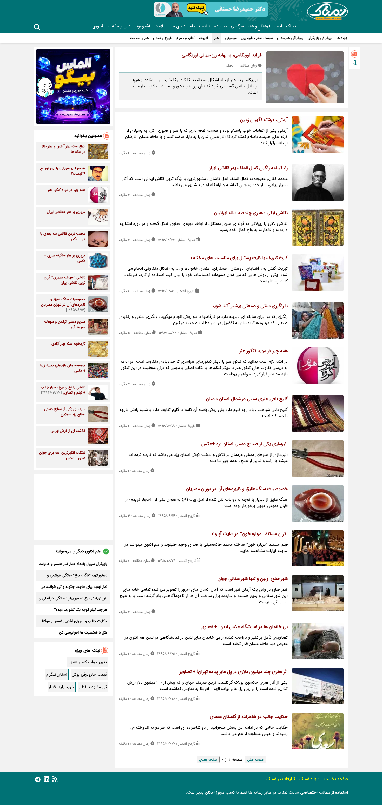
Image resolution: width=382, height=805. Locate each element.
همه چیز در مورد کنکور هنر (263, 350)
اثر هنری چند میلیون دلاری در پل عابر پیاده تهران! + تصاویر (234, 671)
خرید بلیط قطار (61, 687)
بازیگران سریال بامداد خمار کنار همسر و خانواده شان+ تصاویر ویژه (73, 563)
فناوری (98, 26)
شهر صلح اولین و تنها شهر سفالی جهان (253, 578)
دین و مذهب (119, 26)
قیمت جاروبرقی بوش (89, 674)
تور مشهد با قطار (93, 687)
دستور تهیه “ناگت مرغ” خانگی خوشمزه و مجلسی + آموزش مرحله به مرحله (77, 575)
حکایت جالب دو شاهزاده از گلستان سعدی (249, 716)
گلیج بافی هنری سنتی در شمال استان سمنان (247, 398)
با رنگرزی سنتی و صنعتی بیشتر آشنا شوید (250, 305)
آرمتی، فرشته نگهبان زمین (264, 119)
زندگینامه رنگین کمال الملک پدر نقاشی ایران (248, 167)
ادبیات (203, 38)
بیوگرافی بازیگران (320, 38)
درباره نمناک (309, 779)
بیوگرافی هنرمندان (290, 38)
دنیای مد (178, 26)
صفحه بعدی (208, 759)
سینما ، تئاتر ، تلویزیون (257, 38)
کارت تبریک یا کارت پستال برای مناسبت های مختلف (239, 257)
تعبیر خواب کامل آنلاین (87, 662)
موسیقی (231, 38)
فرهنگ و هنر (259, 26)
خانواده (220, 26)
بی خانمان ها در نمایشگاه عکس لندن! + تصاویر (244, 626)
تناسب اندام (200, 26)
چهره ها (342, 38)
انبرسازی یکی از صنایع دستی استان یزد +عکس (244, 443)
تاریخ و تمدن (162, 38)
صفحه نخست (336, 779)
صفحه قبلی (255, 759)
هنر (216, 38)
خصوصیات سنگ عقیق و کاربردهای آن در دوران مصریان (237, 488)
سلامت (160, 26)
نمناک (291, 26)
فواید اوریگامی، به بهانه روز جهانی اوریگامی (222, 55)
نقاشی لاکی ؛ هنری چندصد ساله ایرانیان (251, 212)
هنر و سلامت (139, 38)
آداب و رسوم (185, 38)
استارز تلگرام (56, 674)
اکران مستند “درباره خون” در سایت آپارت (250, 533)
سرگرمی (237, 26)
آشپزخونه (142, 26)
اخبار (278, 26)
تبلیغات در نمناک (280, 779)
